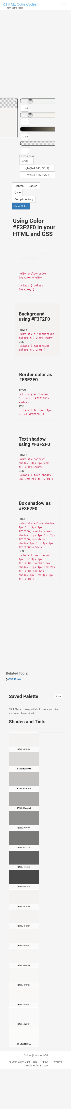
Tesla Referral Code (37, 1065)
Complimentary (23, 199)
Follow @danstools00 (36, 1055)
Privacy (56, 1061)
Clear (58, 696)
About (45, 1061)
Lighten (19, 185)
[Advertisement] (35, 56)
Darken (33, 185)
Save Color (20, 206)
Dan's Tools (31, 1061)
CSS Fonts (14, 679)
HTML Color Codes (21, 4)
